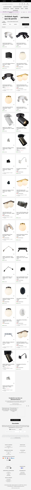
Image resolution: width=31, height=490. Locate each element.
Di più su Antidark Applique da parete (12, 21)
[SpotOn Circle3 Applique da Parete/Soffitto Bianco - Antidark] (22, 102)
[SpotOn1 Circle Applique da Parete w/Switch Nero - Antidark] (8, 186)
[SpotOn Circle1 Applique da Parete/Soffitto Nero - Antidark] (22, 122)
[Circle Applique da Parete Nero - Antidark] (22, 294)
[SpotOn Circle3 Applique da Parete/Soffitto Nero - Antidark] (22, 38)
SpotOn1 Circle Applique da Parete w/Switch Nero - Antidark (8, 191)
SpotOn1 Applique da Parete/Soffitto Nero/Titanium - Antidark (8, 365)
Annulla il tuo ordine (8, 454)
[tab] (5, 24)
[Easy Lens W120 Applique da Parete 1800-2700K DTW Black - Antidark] (22, 273)
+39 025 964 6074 (8, 446)
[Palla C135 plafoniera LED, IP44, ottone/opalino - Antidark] (8, 102)
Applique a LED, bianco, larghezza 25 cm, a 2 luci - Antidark (8, 342)
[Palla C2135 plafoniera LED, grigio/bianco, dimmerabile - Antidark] (8, 208)
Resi (8, 452)
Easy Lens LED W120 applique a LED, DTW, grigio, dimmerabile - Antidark (22, 213)
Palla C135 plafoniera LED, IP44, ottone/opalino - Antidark (8, 108)
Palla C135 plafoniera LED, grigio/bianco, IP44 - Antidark (7, 320)
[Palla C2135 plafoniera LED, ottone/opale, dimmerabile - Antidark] (22, 186)
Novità (22, 8)
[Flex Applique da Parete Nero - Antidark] (22, 360)
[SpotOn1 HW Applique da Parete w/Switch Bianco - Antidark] (8, 382)
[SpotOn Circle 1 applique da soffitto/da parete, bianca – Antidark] (8, 122)
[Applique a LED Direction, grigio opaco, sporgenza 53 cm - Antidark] (8, 251)
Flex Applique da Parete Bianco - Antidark (22, 169)
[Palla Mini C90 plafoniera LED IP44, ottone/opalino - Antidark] (22, 230)
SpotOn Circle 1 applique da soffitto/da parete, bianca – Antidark (8, 128)
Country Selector (8, 475)
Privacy (8, 473)
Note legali (8, 474)
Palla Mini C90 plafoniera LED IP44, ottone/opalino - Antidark (22, 235)
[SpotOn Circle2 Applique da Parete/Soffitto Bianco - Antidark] (8, 38)
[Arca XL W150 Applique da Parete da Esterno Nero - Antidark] (8, 59)
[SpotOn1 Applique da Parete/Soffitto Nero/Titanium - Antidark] (8, 360)
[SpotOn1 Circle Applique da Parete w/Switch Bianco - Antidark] (8, 143)
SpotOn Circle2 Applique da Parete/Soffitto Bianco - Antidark (8, 44)
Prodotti (4, 21)
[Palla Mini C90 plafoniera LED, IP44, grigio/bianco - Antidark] (8, 294)
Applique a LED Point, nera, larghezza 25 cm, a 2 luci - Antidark (22, 257)
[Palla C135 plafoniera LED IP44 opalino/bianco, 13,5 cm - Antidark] (22, 59)
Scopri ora (10, 12)
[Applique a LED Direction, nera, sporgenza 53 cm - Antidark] (8, 273)
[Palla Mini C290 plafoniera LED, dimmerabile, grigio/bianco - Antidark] (22, 338)
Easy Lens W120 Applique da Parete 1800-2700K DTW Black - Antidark (22, 277)
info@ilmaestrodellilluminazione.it (19, 486)
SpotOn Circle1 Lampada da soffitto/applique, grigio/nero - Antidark (21, 148)
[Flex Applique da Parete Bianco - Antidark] (22, 164)
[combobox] (20, 4)
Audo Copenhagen (8, 479)
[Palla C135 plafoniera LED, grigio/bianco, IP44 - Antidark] (8, 316)
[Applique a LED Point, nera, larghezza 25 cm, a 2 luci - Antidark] (22, 251)
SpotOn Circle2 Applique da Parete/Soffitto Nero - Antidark (7, 85)
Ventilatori (25, 6)
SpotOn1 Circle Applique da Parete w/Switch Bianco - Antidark (8, 148)
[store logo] (7, 4)
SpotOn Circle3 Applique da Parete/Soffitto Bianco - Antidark (22, 108)
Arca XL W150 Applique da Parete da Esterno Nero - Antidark (8, 64)
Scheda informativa (6, 66)
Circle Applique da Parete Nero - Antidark (22, 299)
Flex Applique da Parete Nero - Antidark (21, 365)
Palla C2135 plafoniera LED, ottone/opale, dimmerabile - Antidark (22, 191)
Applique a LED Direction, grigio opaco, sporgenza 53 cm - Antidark (8, 257)
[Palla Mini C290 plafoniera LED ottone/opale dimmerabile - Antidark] (22, 81)
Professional (15, 10)
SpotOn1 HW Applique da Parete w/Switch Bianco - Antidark (8, 386)
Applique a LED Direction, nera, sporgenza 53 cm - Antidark (7, 277)
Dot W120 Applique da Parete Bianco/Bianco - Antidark (7, 235)
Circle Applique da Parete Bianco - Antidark (22, 320)
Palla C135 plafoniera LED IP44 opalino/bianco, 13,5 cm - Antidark (22, 64)
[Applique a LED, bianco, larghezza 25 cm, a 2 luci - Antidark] (8, 338)
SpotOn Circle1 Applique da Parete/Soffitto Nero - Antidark (21, 128)
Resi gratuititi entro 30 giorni (22, 452)
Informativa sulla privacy (17, 437)
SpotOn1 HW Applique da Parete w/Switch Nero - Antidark (8, 169)
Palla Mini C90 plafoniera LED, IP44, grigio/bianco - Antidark (8, 299)
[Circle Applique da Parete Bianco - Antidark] (22, 316)
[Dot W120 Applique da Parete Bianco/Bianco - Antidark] (8, 230)
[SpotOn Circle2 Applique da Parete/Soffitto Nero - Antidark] (8, 81)
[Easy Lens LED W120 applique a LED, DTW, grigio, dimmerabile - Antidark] (22, 208)
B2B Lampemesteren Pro (22, 473)
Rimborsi (9, 453)
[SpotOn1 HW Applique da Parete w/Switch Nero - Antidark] (8, 164)
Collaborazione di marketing (22, 474)
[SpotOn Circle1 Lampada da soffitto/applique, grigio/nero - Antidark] (22, 143)
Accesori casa (8, 481)
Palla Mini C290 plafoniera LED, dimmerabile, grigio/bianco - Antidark (22, 342)
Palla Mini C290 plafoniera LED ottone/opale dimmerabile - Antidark (22, 85)
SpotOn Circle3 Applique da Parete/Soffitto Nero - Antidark (21, 44)
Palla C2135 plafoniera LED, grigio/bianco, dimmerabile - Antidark (8, 213)
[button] (14, 41)
